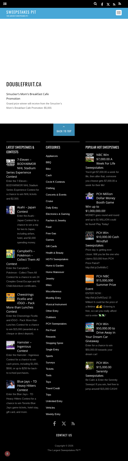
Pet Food (51, 330)
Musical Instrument (56, 304)
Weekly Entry (53, 414)
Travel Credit (53, 388)
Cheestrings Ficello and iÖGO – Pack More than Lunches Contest (20, 302)
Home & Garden (55, 265)
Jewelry (50, 278)
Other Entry (52, 310)
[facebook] (102, 3)
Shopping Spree (54, 343)
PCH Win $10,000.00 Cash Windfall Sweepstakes (102, 239)
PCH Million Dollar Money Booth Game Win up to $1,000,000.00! (100, 202)
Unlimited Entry (54, 401)
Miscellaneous (54, 291)
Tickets (50, 368)
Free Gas (51, 233)
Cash (49, 175)
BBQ (48, 162)
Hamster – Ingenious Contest (24, 346)
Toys (48, 381)
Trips (48, 394)
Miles (49, 285)
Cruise (49, 201)
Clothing (50, 188)
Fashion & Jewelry (56, 220)
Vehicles (50, 407)
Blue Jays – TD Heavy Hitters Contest (27, 385)
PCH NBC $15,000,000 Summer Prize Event (101, 282)
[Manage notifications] (7, 453)
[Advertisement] (64, 47)
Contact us (64, 435)
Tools (49, 375)
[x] (108, 3)
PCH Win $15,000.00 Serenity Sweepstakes (98, 369)
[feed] (114, 3)
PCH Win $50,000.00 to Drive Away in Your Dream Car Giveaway (100, 332)
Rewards (51, 336)
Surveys (50, 362)
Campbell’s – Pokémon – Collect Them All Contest (23, 257)
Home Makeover (55, 272)
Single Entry (52, 349)
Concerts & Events (56, 194)
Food (48, 227)
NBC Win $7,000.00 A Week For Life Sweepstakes (100, 161)
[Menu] (5, 4)
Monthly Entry (53, 297)
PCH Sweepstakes (56, 323)
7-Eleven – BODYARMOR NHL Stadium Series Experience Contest (21, 168)
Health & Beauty (55, 252)
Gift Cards (51, 246)
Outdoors (51, 317)
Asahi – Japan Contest (26, 209)
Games (50, 239)
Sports (49, 356)
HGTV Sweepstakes (57, 259)
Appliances (52, 156)
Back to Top (64, 131)
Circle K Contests (55, 181)
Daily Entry (52, 207)
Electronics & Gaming (58, 214)
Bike (48, 168)
